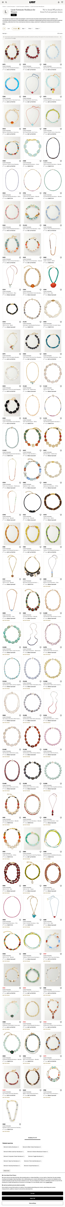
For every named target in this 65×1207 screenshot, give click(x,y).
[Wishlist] (62, 2)
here (15, 38)
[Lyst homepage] (32, 2)
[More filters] (4, 28)
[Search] (6, 2)
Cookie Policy (49, 1182)
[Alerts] (58, 2)
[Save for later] (20, 64)
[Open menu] (3, 2)
